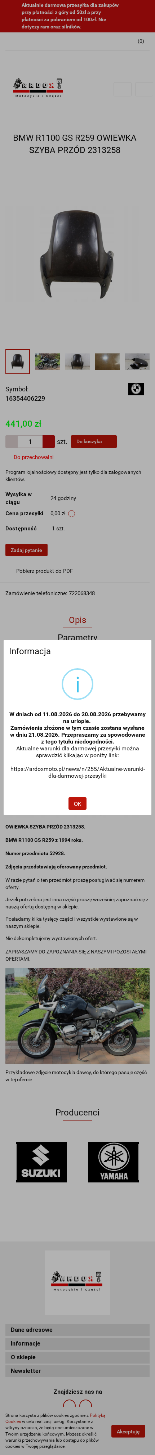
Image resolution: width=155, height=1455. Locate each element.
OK (77, 803)
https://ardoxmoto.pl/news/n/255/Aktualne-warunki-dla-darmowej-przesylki (77, 772)
